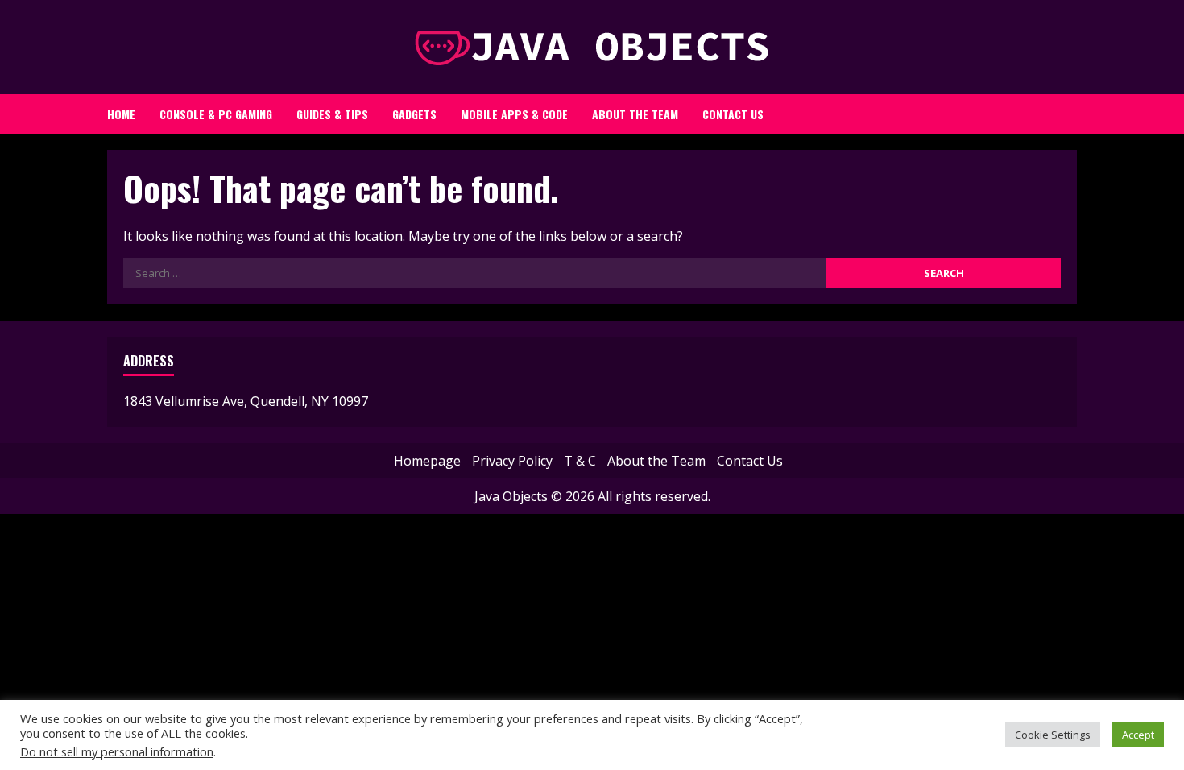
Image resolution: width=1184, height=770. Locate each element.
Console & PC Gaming (215, 114)
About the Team (635, 114)
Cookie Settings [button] (1053, 734)
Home (121, 114)
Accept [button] (1138, 734)
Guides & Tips (332, 114)
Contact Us (733, 114)
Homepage (427, 461)
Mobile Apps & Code (514, 114)
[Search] (1055, 109)
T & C (580, 461)
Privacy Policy (512, 461)
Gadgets (414, 114)
